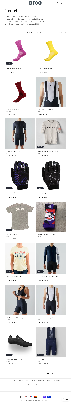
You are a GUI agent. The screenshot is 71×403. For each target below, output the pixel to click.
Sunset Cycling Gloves (44, 193)
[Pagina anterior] (13, 373)
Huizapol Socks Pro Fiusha (13, 68)
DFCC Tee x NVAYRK (11, 234)
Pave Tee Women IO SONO (13, 276)
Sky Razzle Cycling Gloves (13, 193)
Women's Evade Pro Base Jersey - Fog (48, 151)
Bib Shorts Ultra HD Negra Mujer (15, 318)
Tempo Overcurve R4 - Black (14, 359)
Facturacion (12, 380)
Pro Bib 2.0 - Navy (42, 359)
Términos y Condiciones (53, 380)
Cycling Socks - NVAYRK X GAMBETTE (48, 234)
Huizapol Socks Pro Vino (13, 110)
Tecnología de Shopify (44, 400)
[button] (4, 3)
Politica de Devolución (38, 380)
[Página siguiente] (58, 373)
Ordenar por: (31, 32)
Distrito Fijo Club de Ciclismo (32, 400)
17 (53, 373)
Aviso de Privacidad (23, 380)
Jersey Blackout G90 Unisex (13, 151)
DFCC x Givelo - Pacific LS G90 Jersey (48, 276)
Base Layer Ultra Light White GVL (47, 110)
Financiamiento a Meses (35, 385)
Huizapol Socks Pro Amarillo (45, 68)
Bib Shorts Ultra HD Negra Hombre (47, 318)
